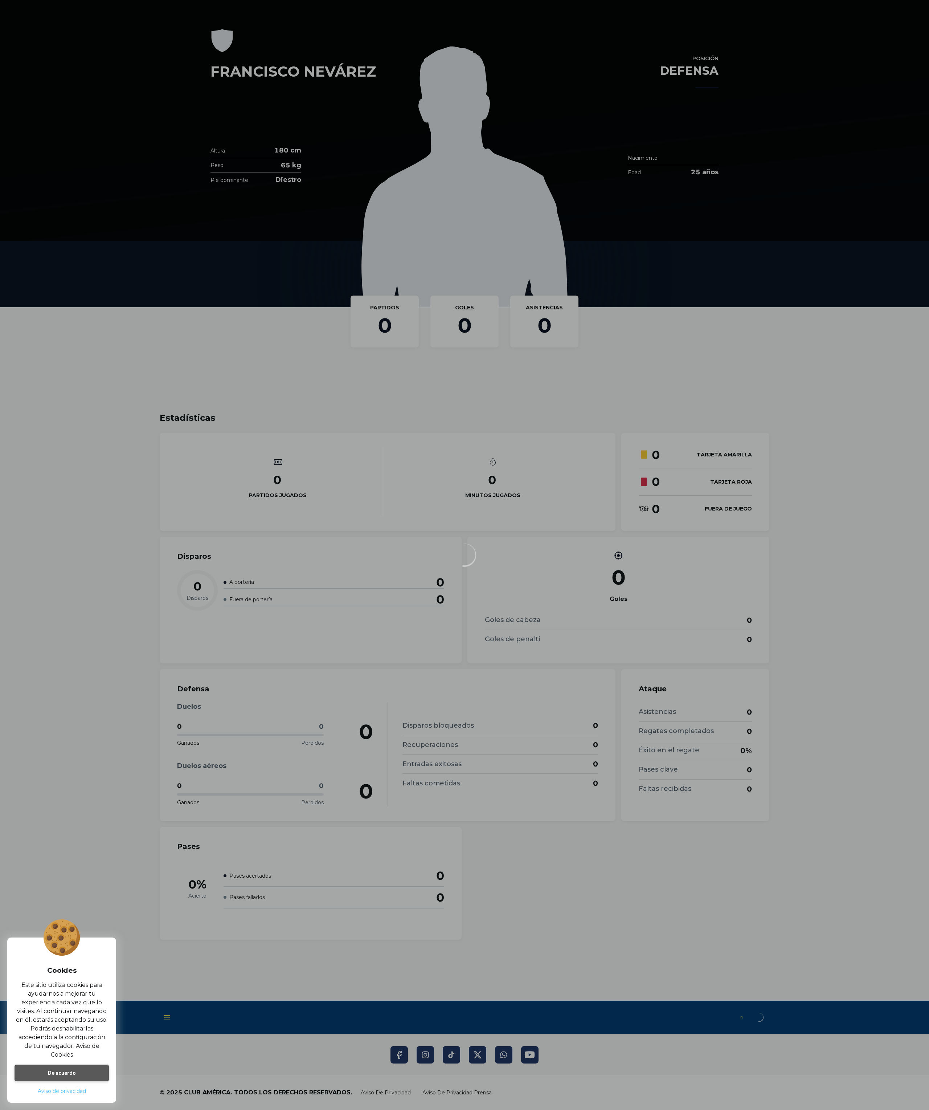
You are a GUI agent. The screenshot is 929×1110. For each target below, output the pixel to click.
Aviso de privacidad (62, 1091)
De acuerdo (62, 1073)
